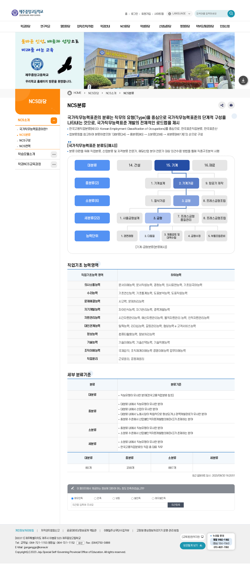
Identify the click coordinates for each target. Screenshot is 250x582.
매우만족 (78, 498)
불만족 (137, 498)
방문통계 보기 (190, 545)
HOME (77, 93)
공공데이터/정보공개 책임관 (81, 530)
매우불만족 (160, 498)
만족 (99, 498)
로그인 (134, 14)
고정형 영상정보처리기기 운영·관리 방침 (158, 530)
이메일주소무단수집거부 (116, 530)
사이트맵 (158, 14)
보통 (118, 498)
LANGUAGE (179, 13)
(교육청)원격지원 (191, 537)
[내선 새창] (81, 542)
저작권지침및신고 (50, 530)
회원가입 (146, 14)
